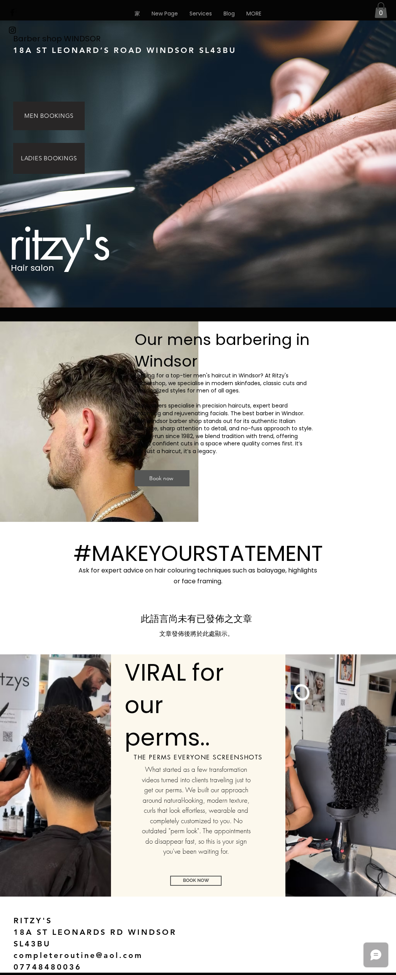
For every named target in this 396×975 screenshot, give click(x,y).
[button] (254, 13)
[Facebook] (12, 12)
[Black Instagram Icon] (12, 30)
